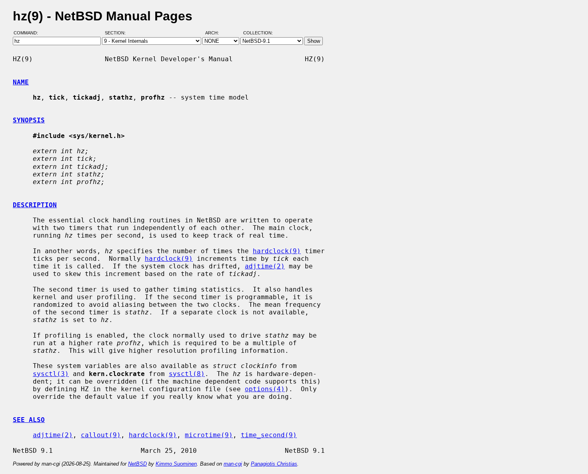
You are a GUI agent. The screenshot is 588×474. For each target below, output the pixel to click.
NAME (21, 82)
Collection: (258, 33)
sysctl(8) (187, 374)
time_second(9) (269, 435)
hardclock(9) (277, 251)
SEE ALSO (29, 420)
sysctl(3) (51, 374)
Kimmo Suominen (176, 464)
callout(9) (101, 435)
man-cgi (233, 464)
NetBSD (137, 464)
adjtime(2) (265, 266)
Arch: (215, 33)
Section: (117, 33)
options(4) (265, 389)
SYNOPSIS (29, 120)
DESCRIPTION (35, 205)
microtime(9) (209, 435)
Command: (28, 33)
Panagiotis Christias (274, 464)
